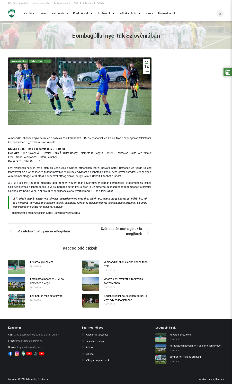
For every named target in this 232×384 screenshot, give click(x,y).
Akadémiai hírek (19, 61)
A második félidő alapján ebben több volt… (126, 264)
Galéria (100, 3)
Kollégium (88, 3)
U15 (48, 61)
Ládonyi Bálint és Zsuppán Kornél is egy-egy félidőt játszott (125, 298)
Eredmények (80, 13)
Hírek (43, 13)
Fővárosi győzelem (41, 262)
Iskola (149, 13)
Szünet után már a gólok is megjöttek (121, 231)
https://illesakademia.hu (30, 347)
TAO (76, 3)
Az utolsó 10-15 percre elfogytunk (44, 231)
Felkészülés (36, 61)
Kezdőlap (29, 13)
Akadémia (58, 13)
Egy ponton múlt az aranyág (46, 296)
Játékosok (104, 13)
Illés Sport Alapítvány (18, 3)
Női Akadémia (128, 13)
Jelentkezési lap (41, 3)
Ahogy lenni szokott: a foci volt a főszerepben (123, 281)
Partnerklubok (166, 13)
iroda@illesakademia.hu (29, 340)
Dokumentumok (62, 3)
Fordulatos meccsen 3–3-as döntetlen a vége (47, 281)
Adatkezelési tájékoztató (211, 379)
